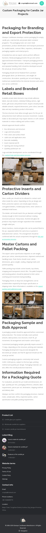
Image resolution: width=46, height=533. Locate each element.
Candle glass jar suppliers (13, 419)
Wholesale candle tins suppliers (15, 424)
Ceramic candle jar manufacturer (15, 429)
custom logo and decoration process (17, 155)
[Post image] (4, 440)
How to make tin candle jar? (17, 439)
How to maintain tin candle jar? (18, 447)
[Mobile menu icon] (42, 3)
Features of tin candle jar (16, 454)
